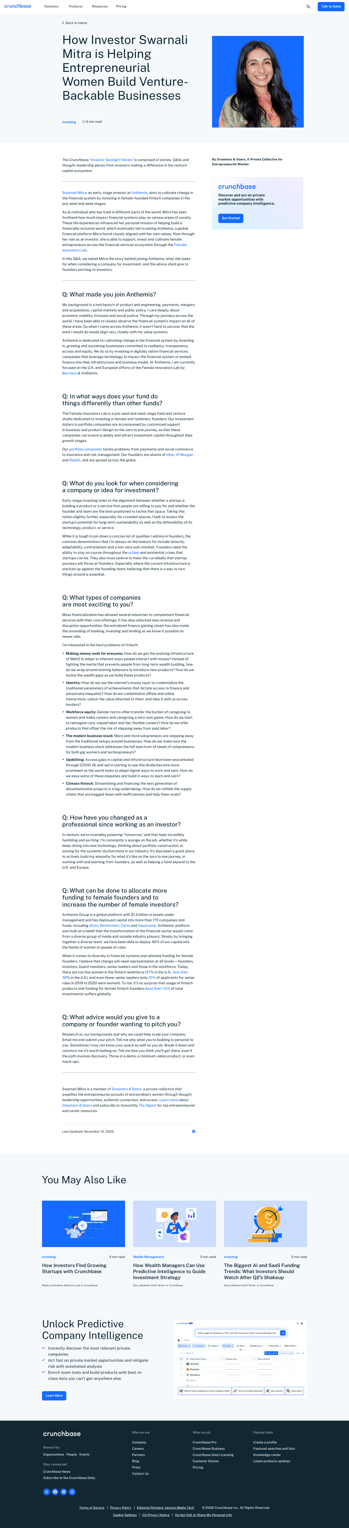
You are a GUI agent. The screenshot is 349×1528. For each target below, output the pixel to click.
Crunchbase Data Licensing (213, 1455)
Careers (138, 1449)
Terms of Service (91, 1508)
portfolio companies (85, 449)
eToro (93, 925)
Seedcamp (147, 925)
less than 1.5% (158, 988)
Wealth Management (148, 1257)
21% (152, 977)
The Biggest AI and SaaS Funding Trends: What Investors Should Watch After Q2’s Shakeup (262, 1271)
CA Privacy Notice (155, 1515)
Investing (69, 122)
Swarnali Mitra (74, 193)
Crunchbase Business (209, 1449)
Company (139, 1442)
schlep (133, 552)
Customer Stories (206, 1461)
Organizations (53, 1454)
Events (84, 1454)
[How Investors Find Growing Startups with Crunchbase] (83, 1224)
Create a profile (265, 1442)
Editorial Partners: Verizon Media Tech (165, 1508)
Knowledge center (267, 1455)
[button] (51, 6)
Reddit (74, 460)
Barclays (69, 373)
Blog (135, 1461)
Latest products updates (271, 1461)
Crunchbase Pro (205, 1442)
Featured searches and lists (274, 1449)
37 (148, 972)
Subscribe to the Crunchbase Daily (69, 1478)
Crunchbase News (56, 1472)
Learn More (54, 1395)
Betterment (109, 925)
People (71, 1454)
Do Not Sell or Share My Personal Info (203, 1515)
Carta (125, 925)
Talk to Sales (331, 6)
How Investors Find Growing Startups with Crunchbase (74, 1268)
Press (136, 1467)
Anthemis (139, 193)
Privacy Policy (120, 1508)
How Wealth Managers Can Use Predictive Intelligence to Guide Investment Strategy (169, 1271)
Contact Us (140, 1474)
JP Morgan (184, 454)
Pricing (121, 6)
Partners (138, 1455)
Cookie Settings (125, 1515)
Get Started (231, 218)
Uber (170, 454)
